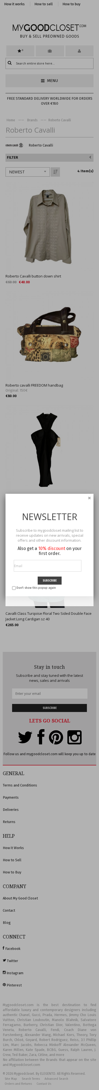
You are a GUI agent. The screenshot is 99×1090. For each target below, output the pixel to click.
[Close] (89, 498)
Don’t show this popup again (36, 588)
